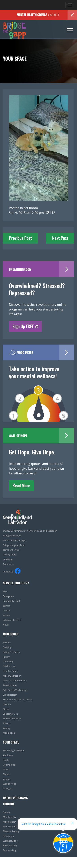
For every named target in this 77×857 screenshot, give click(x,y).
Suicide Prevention (12, 718)
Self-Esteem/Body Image (15, 689)
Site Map (7, 559)
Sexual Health (10, 694)
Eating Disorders (11, 651)
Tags (5, 591)
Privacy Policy (10, 554)
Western (7, 615)
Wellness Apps (10, 840)
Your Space (11, 742)
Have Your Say (10, 845)
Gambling (8, 661)
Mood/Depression (12, 675)
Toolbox (8, 804)
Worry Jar (7, 788)
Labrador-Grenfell (12, 619)
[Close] (72, 15)
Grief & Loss (9, 666)
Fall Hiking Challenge (13, 750)
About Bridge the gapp (14, 540)
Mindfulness (9, 816)
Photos (6, 774)
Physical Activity (11, 831)
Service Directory (16, 583)
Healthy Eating (10, 670)
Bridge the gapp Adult (14, 545)
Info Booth (10, 634)
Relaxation (8, 835)
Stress (6, 709)
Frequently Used (11, 600)
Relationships (10, 685)
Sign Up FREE (23, 327)
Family (6, 656)
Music (6, 769)
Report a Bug (9, 850)
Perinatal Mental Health (15, 680)
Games (6, 812)
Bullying (7, 647)
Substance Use (10, 713)
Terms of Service (11, 549)
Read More (21, 486)
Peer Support (9, 826)
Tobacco (7, 723)
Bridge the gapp (14, 30)
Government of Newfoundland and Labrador (17, 517)
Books (6, 759)
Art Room (8, 755)
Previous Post (20, 238)
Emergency (8, 596)
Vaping (6, 728)
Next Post (60, 238)
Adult (5, 624)
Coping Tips (9, 764)
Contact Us (8, 564)
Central (6, 610)
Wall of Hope (9, 783)
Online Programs (15, 798)
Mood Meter (9, 821)
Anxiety (7, 642)
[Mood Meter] (38, 398)
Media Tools (9, 732)
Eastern (6, 605)
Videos (6, 778)
